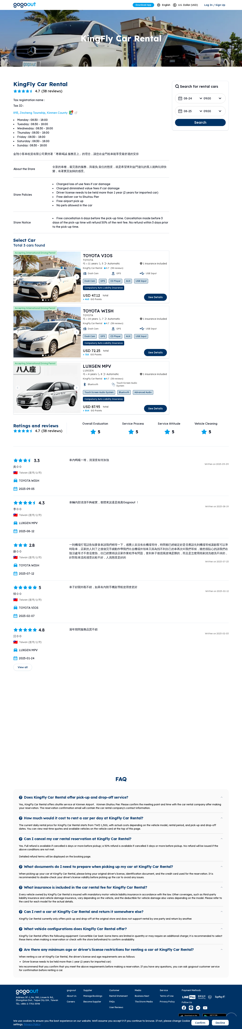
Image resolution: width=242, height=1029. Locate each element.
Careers (71, 1001)
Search (200, 122)
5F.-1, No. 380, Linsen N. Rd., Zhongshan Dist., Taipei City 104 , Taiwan (37, 999)
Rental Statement (118, 996)
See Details (155, 297)
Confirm (200, 1022)
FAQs (112, 1001)
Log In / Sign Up (214, 5)
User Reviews (116, 1007)
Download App (143, 5)
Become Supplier (92, 1001)
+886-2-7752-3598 (30, 1003)
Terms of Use (166, 996)
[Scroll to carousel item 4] (51, 300)
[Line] (191, 1008)
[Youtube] (205, 1008)
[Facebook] (184, 1008)
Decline (220, 1022)
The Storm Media (144, 1001)
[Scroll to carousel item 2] (45, 300)
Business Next (142, 996)
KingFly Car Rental (92, 268)
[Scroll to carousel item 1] (43, 300)
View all (23, 667)
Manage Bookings (92, 996)
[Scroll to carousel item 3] (48, 300)
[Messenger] (198, 1008)
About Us (71, 996)
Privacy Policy (167, 1001)
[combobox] (163, 5)
